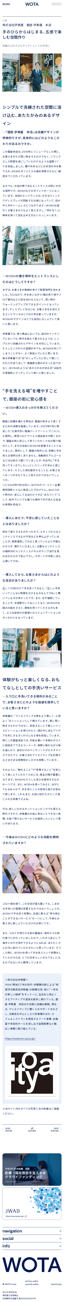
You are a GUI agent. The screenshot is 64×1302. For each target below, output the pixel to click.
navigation (12, 1256)
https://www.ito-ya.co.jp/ (20, 1038)
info (6, 1271)
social (7, 1264)
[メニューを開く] (57, 4)
